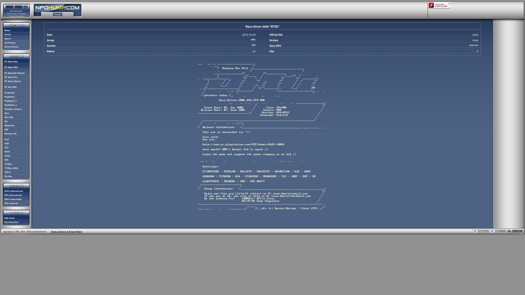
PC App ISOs (11, 87)
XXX (6, 160)
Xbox (7, 113)
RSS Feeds (10, 218)
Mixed (7, 30)
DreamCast (10, 92)
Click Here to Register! (16, 13)
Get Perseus (10, 42)
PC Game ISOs (11, 67)
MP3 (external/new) (13, 195)
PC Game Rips (11, 61)
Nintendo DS (10, 133)
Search (8, 38)
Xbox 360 (9, 117)
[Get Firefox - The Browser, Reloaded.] (515, 232)
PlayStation (10, 96)
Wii (6, 121)
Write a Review (11, 46)
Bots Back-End (11, 222)
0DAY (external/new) (14, 191)
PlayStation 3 (11, 105)
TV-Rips (8, 164)
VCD (7, 147)
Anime (7, 155)
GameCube (10, 125)
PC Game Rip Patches (15, 73)
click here (473, 45)
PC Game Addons (13, 81)
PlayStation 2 (11, 101)
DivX (7, 139)
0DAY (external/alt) (13, 199)
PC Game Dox (11, 77)
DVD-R (8, 172)
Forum (58, 14)
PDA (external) (11, 203)
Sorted (8, 34)
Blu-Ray (8, 176)
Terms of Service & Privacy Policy (66, 231)
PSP (6, 129)
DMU (253, 39)
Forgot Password (16, 16)
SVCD (7, 151)
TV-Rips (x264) (11, 168)
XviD (7, 143)
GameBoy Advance (13, 109)
